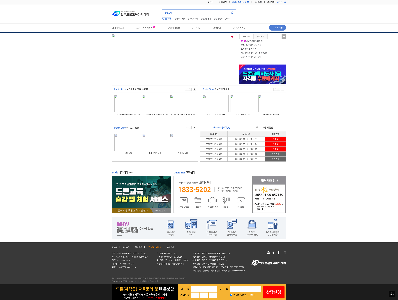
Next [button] (190, 89)
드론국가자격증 (179, 19)
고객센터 (170, 247)
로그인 (210, 2)
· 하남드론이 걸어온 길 (251, 41)
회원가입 (223, 2)
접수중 (275, 139)
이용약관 (138, 247)
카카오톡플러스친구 (240, 2)
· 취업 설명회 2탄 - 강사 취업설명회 (253, 53)
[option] (127, 107)
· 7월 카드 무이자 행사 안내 (250, 57)
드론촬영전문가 (205, 19)
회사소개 (126, 247)
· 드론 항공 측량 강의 (248, 49)
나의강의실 (278, 27)
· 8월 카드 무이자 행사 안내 (250, 45)
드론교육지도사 (192, 19)
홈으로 (114, 247)
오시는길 (258, 2)
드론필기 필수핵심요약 (220, 19)
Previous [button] (186, 89)
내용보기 (251, 295)
